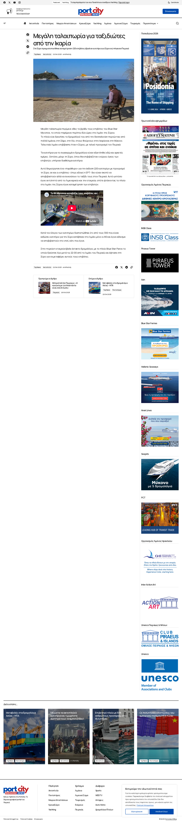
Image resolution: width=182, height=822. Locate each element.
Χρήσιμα (79, 785)
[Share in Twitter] (28, 41)
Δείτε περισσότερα (23, 14)
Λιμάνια (78, 790)
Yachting (65, 2)
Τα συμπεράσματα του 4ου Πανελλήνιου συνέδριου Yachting (93, 2)
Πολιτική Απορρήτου (145, 805)
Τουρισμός (80, 800)
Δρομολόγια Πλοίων (104, 809)
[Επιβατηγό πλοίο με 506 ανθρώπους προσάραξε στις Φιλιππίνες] (113, 736)
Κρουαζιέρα (54, 804)
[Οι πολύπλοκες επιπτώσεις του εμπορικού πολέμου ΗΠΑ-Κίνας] (158, 736)
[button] (173, 2)
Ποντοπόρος (116, 290)
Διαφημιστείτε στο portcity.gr (23, 10)
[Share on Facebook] (28, 35)
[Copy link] (28, 53)
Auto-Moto (100, 804)
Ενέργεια (79, 804)
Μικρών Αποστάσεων (58, 800)
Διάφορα (99, 785)
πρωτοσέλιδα (152, 176)
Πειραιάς (56, 292)
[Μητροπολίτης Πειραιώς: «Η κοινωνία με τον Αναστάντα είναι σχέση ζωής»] (58, 286)
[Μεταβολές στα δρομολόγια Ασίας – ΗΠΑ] (109, 286)
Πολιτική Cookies (26, 819)
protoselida (170, 176)
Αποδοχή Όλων (161, 811)
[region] (149, 801)
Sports (98, 790)
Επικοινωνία (38, 819)
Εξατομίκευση (136, 811)
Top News (37, 54)
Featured (56, 2)
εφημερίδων (162, 176)
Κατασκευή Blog (171, 819)
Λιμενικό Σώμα (81, 795)
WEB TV (98, 795)
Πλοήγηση (54, 785)
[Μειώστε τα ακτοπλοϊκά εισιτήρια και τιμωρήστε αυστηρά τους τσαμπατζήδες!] (69, 736)
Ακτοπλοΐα (47, 54)
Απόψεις (99, 800)
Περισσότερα (123, 2)
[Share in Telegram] (28, 47)
